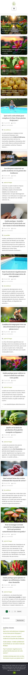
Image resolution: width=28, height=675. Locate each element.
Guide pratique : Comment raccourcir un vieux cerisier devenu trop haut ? (13, 70)
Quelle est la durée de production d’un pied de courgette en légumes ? (14, 430)
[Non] (26, 669)
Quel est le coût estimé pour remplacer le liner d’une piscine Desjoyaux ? (14, 118)
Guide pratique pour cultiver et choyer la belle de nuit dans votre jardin (13, 50)
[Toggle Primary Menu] (14, 8)
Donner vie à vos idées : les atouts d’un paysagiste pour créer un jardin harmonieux (12, 29)
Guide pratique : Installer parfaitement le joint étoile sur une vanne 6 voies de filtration (14, 223)
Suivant (19, 611)
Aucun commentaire (8, 125)
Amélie (14, 123)
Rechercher (6, 618)
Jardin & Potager (5, 26)
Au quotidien (7, 235)
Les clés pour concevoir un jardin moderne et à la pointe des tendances (14, 170)
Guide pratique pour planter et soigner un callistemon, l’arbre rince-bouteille (14, 580)
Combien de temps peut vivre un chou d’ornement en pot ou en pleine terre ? (14, 326)
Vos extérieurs (7, 129)
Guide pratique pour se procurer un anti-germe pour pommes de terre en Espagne (13, 91)
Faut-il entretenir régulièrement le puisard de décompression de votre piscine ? (14, 274)
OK (14, 672)
